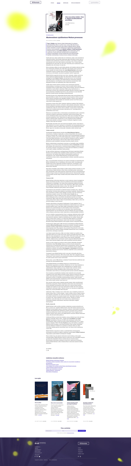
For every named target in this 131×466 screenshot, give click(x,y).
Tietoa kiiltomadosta (75, 2)
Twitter (48, 350)
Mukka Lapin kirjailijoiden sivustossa (54, 368)
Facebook (46, 350)
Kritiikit (58, 2)
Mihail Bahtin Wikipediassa (52, 371)
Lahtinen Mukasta (54, 367)
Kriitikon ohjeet (81, 453)
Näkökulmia (65, 2)
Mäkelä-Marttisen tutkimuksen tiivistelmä (55, 360)
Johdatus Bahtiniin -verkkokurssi (53, 370)
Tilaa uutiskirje (82, 430)
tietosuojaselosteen (70, 432)
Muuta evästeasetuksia (53, 459)
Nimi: (63, 429)
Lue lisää (40, 414)
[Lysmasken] (94, 3)
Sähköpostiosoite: (49, 429)
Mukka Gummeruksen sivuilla (52, 364)
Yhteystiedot (37, 454)
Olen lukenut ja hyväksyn (66, 432)
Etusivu (52, 2)
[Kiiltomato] (35, 3)
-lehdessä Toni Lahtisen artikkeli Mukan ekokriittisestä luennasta (61, 366)
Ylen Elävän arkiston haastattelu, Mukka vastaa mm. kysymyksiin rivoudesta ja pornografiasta (63, 362)
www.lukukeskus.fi (38, 452)
